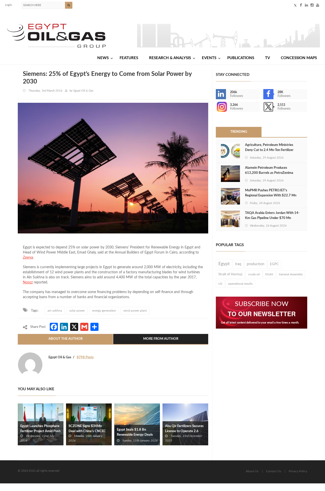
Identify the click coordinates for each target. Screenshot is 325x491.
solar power (77, 310)
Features (129, 58)
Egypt (224, 264)
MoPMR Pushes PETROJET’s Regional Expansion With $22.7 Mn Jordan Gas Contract (270, 195)
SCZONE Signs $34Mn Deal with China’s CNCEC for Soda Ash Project (87, 431)
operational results (240, 283)
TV (267, 58)
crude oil (254, 274)
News (103, 58)
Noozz (28, 282)
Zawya (28, 257)
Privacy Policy (298, 471)
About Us (252, 471)
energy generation (104, 310)
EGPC (274, 264)
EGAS (269, 274)
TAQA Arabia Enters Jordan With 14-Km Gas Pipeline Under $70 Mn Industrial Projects (272, 218)
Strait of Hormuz (230, 274)
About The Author (65, 339)
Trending (238, 131)
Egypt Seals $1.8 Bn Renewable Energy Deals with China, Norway (135, 435)
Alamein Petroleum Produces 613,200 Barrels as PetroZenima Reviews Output (269, 173)
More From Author (160, 339)
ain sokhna (54, 310)
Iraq (238, 264)
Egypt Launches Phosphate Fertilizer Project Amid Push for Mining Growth (40, 431)
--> (216, 107)
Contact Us (273, 471)
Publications (240, 58)
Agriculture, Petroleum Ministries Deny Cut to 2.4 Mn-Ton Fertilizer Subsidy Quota (269, 150)
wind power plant (135, 310)
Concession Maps (299, 58)
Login (8, 5)
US (220, 283)
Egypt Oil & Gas (83, 90)
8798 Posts (85, 357)
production (255, 264)
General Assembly (291, 274)
